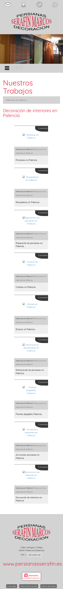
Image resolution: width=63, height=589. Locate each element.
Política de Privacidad (28, 586)
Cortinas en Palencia (25, 287)
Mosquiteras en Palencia (27, 202)
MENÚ (17, 67)
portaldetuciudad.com (31, 578)
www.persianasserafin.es (32, 563)
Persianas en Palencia (26, 160)
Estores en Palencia (25, 329)
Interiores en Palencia (16, 100)
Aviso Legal (11, 586)
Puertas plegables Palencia (29, 414)
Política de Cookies (48, 586)
